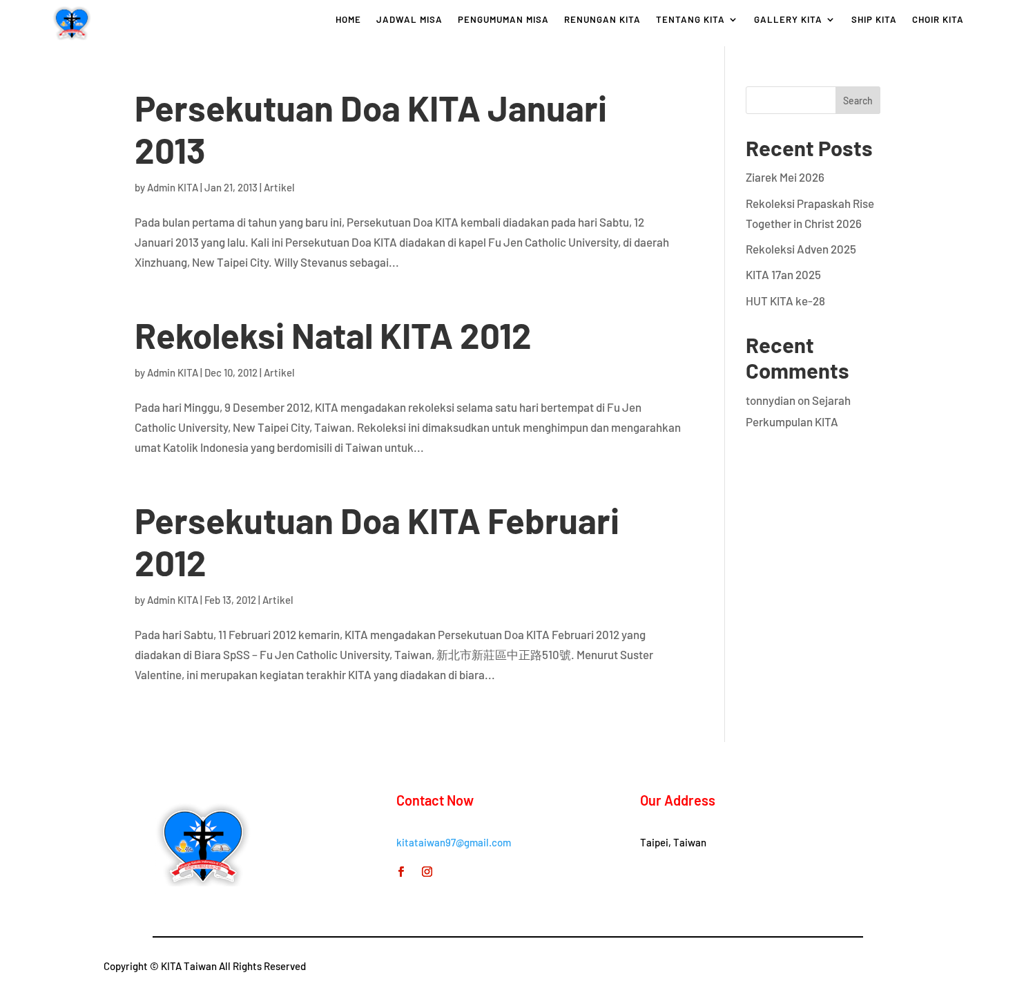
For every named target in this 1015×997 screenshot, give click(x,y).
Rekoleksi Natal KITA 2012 (333, 335)
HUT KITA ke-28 (785, 300)
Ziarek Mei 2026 (785, 177)
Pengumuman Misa (503, 20)
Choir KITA (938, 20)
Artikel (279, 187)
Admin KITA (172, 187)
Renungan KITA (602, 20)
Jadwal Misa (409, 20)
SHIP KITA (874, 20)
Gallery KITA (788, 20)
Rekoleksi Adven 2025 (801, 249)
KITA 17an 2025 (783, 274)
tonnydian (770, 400)
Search (858, 100)
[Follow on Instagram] (427, 872)
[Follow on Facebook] (401, 872)
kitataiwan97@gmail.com (453, 842)
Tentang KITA (690, 20)
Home (348, 20)
